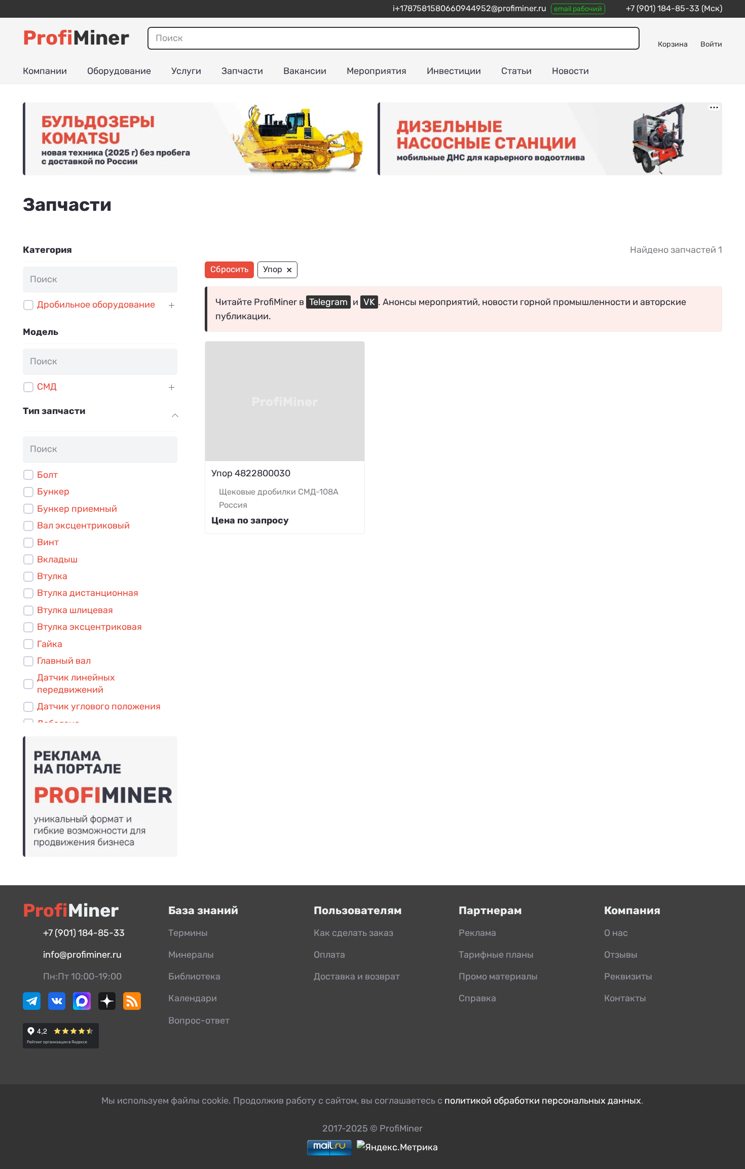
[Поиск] (627, 38)
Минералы (191, 954)
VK (369, 302)
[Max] (82, 1006)
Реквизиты (628, 976)
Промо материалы (498, 976)
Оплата (329, 954)
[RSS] (132, 1006)
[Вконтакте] (57, 1006)
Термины (188, 932)
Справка (477, 998)
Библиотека (194, 976)
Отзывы (621, 954)
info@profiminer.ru (82, 954)
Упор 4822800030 (250, 473)
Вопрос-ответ (199, 1020)
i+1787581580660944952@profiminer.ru (469, 8)
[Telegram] (32, 1006)
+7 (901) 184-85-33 (662, 8)
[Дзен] (107, 1006)
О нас (616, 932)
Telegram (328, 302)
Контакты (625, 998)
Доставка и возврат (357, 976)
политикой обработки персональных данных (542, 1100)
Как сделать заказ (353, 932)
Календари (192, 998)
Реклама (477, 932)
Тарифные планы (496, 954)
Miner (76, 38)
